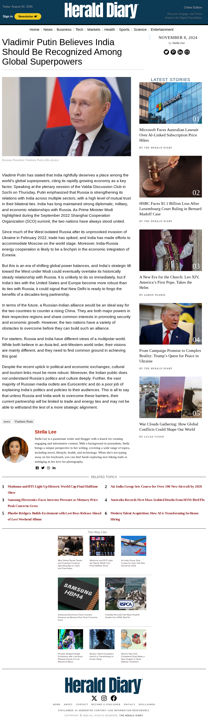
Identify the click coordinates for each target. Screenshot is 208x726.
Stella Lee (178, 43)
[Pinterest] (173, 52)
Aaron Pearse (155, 295)
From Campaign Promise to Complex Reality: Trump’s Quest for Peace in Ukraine (170, 355)
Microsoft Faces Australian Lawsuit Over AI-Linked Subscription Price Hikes (168, 134)
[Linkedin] (180, 52)
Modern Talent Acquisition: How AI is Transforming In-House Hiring (102, 656)
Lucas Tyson (154, 437)
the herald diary (131, 715)
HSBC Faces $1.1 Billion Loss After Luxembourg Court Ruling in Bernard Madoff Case (170, 208)
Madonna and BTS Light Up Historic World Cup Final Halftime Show (101, 563)
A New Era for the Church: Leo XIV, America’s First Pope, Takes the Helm (169, 282)
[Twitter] (166, 52)
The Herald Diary (158, 147)
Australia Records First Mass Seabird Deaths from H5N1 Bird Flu (157, 500)
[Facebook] (37, 467)
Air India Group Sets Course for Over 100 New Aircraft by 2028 (156, 486)
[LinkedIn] (54, 467)
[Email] (187, 52)
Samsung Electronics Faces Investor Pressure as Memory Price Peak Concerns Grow (77, 617)
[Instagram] (48, 467)
